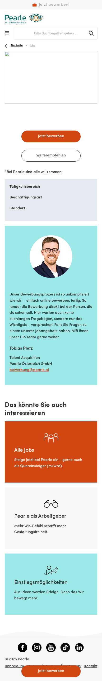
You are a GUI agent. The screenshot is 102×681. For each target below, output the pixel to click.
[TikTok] (65, 648)
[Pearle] (24, 19)
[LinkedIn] (79, 648)
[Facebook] (22, 648)
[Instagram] (37, 648)
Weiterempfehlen (51, 155)
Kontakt (90, 666)
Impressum (14, 666)
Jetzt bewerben (51, 136)
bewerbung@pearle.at (29, 370)
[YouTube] (51, 648)
